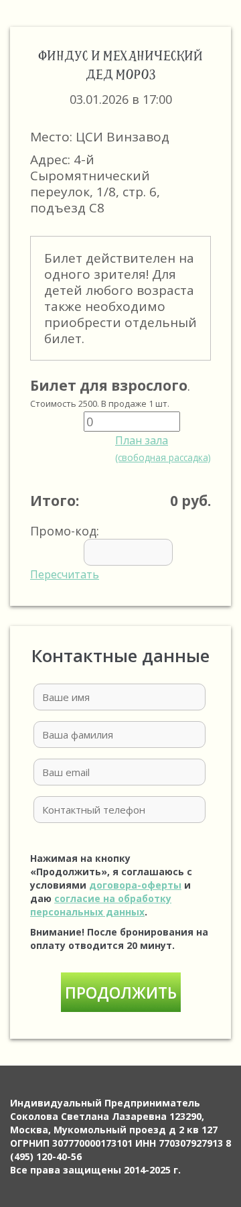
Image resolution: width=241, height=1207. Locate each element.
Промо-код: (64, 552)
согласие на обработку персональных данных (100, 905)
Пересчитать (64, 574)
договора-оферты (135, 885)
